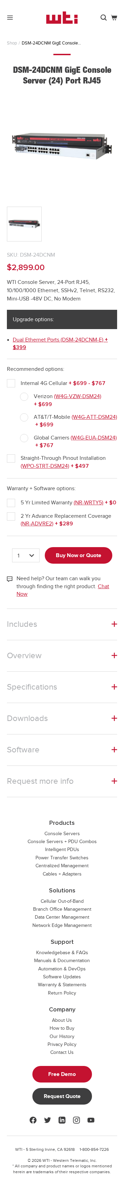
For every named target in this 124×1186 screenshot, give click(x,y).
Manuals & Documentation (62, 960)
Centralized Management (62, 865)
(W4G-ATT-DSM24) (94, 417)
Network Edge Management (62, 925)
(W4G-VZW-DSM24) (77, 396)
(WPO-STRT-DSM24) (45, 466)
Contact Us (62, 1052)
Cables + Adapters (62, 874)
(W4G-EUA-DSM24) (94, 438)
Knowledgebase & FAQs (62, 952)
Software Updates (62, 976)
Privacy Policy (62, 1044)
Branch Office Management (62, 909)
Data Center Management (62, 917)
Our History (62, 1036)
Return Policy (62, 993)
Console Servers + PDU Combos (62, 841)
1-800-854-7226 (94, 1149)
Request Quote (62, 1096)
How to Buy (62, 1028)
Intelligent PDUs (62, 849)
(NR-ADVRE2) (37, 524)
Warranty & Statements (62, 984)
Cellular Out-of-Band (62, 901)
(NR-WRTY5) (88, 503)
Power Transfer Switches (62, 857)
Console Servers (62, 833)
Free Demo (62, 1074)
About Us (62, 1020)
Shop (12, 43)
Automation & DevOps (62, 968)
